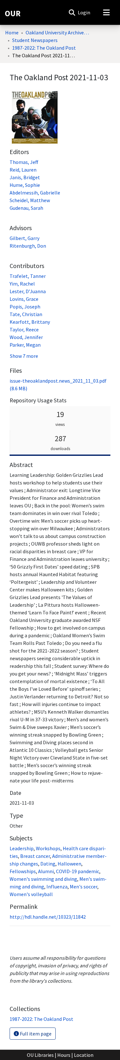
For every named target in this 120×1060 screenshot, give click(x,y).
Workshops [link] (48, 848)
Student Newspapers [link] (35, 40)
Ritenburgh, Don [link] (28, 246)
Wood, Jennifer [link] (26, 337)
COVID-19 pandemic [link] (77, 871)
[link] (41, 1019)
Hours (63, 1055)
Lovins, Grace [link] (24, 299)
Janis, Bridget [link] (25, 177)
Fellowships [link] (23, 871)
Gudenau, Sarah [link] (26, 208)
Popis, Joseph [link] (25, 306)
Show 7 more (24, 356)
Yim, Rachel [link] (22, 283)
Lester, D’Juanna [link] (28, 291)
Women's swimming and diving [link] (43, 879)
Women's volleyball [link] (31, 894)
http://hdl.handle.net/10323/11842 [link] (48, 917)
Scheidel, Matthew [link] (30, 200)
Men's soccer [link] (83, 886)
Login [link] (84, 12)
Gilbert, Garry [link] (24, 238)
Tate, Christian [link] (26, 314)
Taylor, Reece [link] (24, 329)
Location (83, 1055)
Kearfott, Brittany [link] (30, 322)
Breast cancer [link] (35, 856)
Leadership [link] (22, 848)
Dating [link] (47, 863)
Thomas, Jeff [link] (24, 162)
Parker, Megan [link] (25, 345)
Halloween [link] (69, 863)
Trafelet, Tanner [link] (28, 276)
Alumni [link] (46, 871)
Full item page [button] (35, 1033)
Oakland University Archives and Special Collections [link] (58, 32)
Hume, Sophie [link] (25, 185)
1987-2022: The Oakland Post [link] (44, 48)
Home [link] (12, 32)
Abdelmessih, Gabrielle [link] (35, 192)
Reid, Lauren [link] (23, 169)
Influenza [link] (57, 886)
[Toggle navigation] (106, 12)
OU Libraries (40, 1055)
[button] (72, 12)
